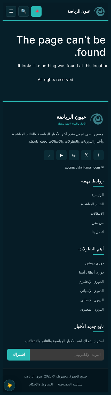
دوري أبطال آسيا (91, 272)
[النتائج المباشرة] (36, 11)
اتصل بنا (98, 232)
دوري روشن (94, 263)
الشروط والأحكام (41, 384)
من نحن (98, 223)
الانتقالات (97, 213)
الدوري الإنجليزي (91, 281)
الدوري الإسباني (92, 291)
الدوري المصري (92, 309)
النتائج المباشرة (92, 204)
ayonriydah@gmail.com (82, 167)
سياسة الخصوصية (69, 384)
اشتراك (18, 354)
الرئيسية (97, 195)
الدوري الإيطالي (92, 300)
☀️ (9, 385)
